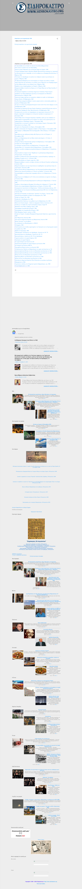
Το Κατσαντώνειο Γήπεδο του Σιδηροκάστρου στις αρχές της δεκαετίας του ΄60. (33, 249)
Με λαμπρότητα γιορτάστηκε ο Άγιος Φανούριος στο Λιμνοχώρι (42, 394)
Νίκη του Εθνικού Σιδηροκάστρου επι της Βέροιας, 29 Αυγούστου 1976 (36, 486)
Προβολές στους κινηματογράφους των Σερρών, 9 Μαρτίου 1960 (30, 86)
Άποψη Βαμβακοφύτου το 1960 (22, 265)
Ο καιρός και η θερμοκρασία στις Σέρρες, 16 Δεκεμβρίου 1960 (29, 127)
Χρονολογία (39, 511)
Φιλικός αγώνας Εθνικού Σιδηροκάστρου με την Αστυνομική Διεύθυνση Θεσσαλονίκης (35, 169)
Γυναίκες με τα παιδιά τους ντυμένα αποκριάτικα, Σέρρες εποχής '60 (31, 204)
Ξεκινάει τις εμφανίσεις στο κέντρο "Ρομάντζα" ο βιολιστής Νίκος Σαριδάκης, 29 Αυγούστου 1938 (36, 476)
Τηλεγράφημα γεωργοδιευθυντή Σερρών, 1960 (26, 208)
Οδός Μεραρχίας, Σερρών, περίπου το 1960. (25, 212)
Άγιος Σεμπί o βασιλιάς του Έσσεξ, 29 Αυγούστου (36, 544)
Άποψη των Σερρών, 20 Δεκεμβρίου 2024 (42, 424)
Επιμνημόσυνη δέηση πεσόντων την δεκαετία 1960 (27, 247)
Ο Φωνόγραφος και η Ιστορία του (42, 738)
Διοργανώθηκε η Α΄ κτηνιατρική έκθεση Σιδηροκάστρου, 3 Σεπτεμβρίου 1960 (33, 147)
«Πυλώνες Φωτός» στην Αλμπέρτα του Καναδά (53, 697)
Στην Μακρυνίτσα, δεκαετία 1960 (23, 217)
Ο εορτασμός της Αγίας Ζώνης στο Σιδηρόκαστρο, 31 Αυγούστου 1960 (31, 145)
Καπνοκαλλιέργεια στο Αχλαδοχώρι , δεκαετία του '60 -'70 (28, 234)
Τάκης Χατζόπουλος (42, 622)
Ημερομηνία (33, 511)
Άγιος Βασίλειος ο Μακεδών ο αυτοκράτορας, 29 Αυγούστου (36, 545)
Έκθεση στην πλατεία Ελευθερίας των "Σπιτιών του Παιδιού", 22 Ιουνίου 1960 (33, 171)
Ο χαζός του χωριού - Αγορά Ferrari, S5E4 (54, 816)
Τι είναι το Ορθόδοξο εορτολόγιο (19, 555)
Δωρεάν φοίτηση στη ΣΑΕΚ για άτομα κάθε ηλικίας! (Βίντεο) (53, 609)
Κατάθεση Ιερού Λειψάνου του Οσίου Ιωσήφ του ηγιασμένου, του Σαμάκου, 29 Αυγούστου (36, 546)
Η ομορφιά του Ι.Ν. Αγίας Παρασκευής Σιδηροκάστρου (48, 431)
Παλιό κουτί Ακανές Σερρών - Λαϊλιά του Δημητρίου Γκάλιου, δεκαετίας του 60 (33, 202)
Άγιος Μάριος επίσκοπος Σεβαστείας (25, 375)
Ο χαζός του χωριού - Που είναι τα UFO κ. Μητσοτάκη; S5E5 (48, 807)
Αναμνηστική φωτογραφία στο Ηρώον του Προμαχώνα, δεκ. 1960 (30, 195)
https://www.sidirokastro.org (50, 881)
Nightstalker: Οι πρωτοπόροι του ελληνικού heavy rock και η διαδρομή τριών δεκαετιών (42, 770)
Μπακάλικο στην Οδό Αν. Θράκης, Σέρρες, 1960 (26, 206)
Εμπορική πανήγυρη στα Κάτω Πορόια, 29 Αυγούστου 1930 (36, 497)
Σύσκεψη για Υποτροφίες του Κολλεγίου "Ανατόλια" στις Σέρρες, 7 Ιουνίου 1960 (34, 193)
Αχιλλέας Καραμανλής (53, 637)
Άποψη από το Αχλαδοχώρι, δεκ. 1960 (24, 199)
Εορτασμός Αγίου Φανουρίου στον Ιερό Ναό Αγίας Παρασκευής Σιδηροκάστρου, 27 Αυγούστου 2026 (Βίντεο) (48, 601)
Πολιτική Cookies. (41, 883)
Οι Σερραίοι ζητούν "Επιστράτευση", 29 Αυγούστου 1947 (36, 492)
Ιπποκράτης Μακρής (47, 629)
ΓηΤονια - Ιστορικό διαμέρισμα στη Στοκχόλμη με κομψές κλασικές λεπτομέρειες (47, 688)
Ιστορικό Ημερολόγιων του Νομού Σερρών (21, 507)
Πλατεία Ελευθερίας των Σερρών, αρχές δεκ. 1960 (27, 160)
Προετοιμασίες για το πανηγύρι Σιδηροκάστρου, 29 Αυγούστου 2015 (36, 502)
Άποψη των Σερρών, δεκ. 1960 (22, 197)
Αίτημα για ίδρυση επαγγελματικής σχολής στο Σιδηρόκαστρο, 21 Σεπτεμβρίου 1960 (35, 141)
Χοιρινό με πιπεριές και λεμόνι (42, 650)
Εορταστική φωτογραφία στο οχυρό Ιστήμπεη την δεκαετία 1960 (30, 243)
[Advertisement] (66, 36)
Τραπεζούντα (48, 716)
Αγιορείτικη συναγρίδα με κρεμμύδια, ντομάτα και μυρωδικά (48, 658)
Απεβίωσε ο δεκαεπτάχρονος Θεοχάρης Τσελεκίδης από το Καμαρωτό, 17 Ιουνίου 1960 (35, 184)
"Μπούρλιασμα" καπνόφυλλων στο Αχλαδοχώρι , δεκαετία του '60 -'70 (31, 232)
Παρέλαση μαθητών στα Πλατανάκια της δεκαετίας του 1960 (29, 256)
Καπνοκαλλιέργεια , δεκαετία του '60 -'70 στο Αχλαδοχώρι (28, 236)
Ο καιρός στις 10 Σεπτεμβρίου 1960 (23, 143)
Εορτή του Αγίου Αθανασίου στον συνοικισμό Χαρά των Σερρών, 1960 (31, 69)
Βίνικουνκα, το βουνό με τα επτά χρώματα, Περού (42, 680)
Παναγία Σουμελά (42, 709)
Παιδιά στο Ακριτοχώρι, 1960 (22, 230)
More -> (44, 398)
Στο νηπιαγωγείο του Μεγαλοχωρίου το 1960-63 (26, 223)
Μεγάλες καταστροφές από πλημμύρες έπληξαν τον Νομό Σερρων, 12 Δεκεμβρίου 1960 (35, 128)
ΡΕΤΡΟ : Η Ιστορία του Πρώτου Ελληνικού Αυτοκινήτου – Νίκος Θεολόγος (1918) (54, 755)
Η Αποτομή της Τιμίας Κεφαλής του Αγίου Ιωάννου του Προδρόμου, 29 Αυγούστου (36, 549)
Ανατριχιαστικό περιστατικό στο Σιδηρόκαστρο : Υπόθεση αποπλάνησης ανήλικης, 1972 (35, 188)
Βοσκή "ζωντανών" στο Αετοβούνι (23, 221)
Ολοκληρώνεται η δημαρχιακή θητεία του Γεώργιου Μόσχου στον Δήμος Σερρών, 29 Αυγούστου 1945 (36, 471)
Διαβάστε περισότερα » (51, 351)
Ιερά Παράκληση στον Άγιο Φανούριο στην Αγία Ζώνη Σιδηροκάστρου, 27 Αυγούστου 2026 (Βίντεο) (53, 411)
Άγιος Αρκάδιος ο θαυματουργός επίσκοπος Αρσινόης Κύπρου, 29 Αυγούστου (36, 548)
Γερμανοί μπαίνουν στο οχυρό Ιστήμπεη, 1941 (26, 238)
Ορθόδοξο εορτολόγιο (17, 553)
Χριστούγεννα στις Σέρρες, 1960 (22, 125)
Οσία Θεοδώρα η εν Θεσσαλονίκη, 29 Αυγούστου (36, 547)
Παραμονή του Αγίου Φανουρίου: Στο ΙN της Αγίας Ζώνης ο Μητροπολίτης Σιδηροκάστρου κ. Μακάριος (48, 402)
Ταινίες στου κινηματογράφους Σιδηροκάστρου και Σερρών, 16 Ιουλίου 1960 (33, 186)
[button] (57, 39)
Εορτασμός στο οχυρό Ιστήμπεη (22, 240)
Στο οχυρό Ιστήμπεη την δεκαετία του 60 (24, 241)
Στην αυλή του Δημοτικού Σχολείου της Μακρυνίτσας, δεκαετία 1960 (31, 219)
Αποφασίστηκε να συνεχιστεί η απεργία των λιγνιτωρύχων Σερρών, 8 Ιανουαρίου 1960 (35, 123)
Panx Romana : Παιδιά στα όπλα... (53, 786)
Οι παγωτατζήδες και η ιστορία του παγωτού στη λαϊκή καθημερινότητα (31, 65)
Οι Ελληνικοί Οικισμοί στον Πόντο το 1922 (26, 340)
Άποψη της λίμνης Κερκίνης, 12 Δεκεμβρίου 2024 (54, 439)
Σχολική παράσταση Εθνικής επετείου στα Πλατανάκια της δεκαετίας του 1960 (33, 251)
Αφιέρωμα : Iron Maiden (48, 777)
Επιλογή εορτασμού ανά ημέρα (36, 556)
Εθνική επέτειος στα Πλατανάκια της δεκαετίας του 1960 (28, 254)
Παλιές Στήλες (41, 839)
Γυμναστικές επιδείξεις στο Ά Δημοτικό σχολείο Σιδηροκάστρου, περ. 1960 (32, 264)
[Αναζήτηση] (69, 3)
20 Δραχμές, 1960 (19, 225)
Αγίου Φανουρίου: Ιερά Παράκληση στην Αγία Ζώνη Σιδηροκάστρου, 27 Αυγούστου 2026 (53, 579)
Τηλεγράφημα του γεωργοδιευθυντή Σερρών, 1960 (27, 210)
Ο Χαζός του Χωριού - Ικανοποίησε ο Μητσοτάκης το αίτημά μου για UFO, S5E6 (42, 799)
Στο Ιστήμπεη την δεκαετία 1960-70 (23, 245)
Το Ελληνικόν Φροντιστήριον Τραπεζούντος (53, 725)
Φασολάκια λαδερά (54, 666)
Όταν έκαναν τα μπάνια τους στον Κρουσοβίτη (26, 67)
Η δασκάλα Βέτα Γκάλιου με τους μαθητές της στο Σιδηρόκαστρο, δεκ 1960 (32, 201)
